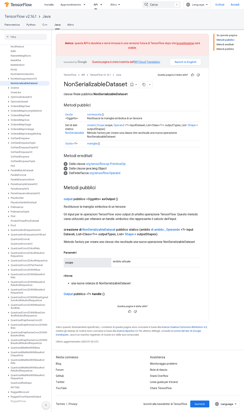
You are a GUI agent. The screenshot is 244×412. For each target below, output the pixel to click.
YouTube (61, 388)
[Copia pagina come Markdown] (143, 84)
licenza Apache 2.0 (127, 330)
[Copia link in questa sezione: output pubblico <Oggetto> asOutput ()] (122, 199)
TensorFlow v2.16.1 (20, 16)
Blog (58, 363)
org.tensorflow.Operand (104, 173)
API (96, 4)
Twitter (60, 382)
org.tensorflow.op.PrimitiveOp (106, 164)
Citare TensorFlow (161, 388)
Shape (192, 125)
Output (68, 294)
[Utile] (192, 75)
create (91, 125)
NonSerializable (74, 132)
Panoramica (12, 24)
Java (47, 16)
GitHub (220, 4)
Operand (119, 125)
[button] (25, 78)
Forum (60, 369)
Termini (60, 404)
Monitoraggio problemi (163, 363)
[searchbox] (26, 37)
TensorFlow (70, 74)
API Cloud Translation (147, 61)
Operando (173, 229)
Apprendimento (70, 4)
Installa (49, 4)
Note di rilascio (158, 369)
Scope (101, 125)
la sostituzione (185, 43)
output (68, 199)
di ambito (157, 229)
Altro (113, 4)
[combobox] (161, 4)
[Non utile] (198, 75)
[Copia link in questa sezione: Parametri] (80, 252)
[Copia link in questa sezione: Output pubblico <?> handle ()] (109, 294)
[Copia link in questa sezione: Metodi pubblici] (94, 105)
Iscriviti (200, 404)
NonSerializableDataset (98, 229)
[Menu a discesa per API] (102, 4)
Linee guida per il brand (164, 382)
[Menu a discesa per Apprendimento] (85, 4)
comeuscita (94, 114)
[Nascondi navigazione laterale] (46, 405)
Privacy (73, 404)
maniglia (92, 143)
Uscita (69, 114)
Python (30, 24)
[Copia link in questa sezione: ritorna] (76, 275)
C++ (44, 24)
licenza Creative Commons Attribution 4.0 (184, 327)
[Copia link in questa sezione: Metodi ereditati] (96, 156)
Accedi (235, 4)
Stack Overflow (159, 375)
